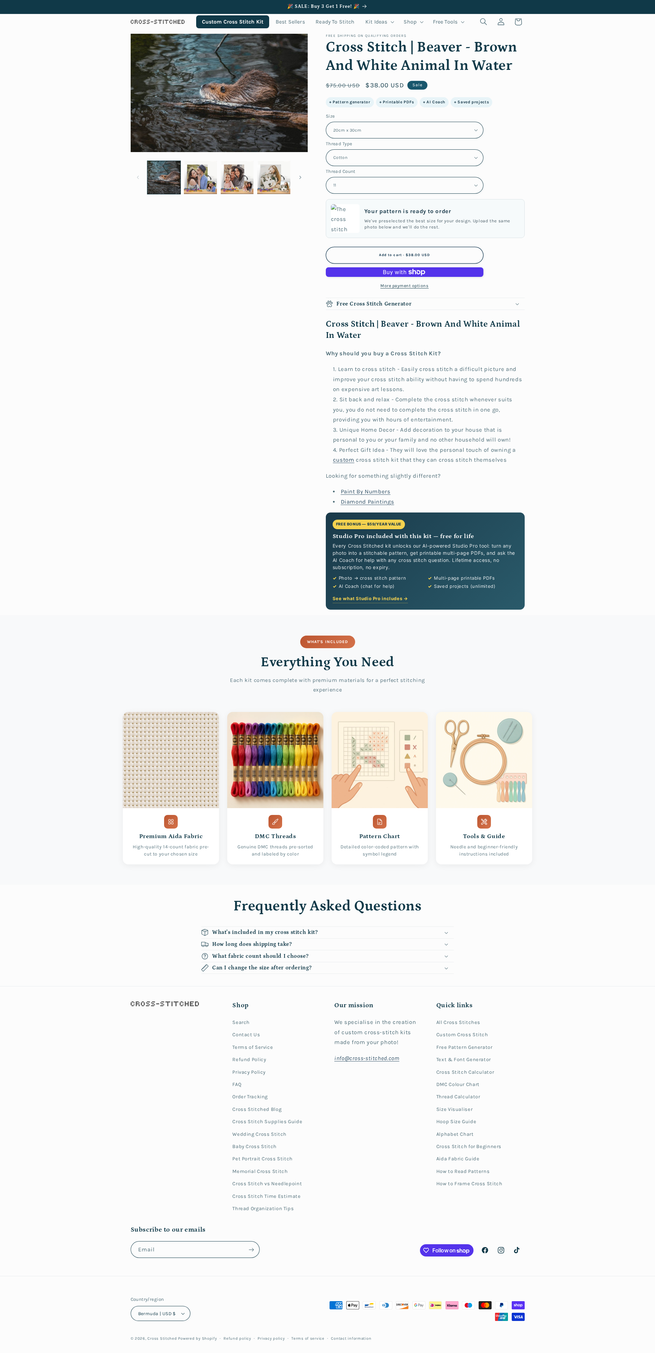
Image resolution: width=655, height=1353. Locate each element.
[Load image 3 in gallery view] (237, 177)
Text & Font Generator (463, 1059)
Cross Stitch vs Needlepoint (267, 1184)
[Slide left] (138, 177)
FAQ (237, 1084)
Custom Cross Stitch (462, 1035)
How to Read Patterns (463, 1171)
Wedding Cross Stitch (259, 1134)
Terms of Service (252, 1047)
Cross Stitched (162, 1338)
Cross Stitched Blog (256, 1109)
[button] (379, 21)
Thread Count (340, 171)
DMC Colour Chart (458, 1084)
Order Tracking (250, 1097)
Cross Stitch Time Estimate (266, 1196)
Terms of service (307, 1338)
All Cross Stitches (458, 1022)
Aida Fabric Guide (458, 1159)
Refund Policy (249, 1059)
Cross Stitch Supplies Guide (267, 1122)
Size (330, 116)
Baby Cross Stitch (254, 1146)
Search (241, 1022)
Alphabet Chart (455, 1134)
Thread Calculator (458, 1097)
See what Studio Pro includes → (370, 598)
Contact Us (246, 1035)
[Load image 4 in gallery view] (273, 177)
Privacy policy (271, 1338)
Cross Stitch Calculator (465, 1072)
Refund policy (237, 1338)
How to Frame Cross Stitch (469, 1184)
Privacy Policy (249, 1072)
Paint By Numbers (366, 491)
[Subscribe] (251, 1249)
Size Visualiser (454, 1109)
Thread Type (339, 143)
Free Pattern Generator (464, 1047)
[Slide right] (300, 177)
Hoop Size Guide (456, 1122)
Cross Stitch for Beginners (468, 1146)
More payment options (404, 285)
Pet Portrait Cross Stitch (262, 1159)
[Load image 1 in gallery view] (163, 177)
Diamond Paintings (367, 502)
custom (343, 460)
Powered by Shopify (197, 1338)
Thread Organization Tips (263, 1208)
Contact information (351, 1338)
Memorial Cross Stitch (260, 1171)
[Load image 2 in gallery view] (200, 177)
